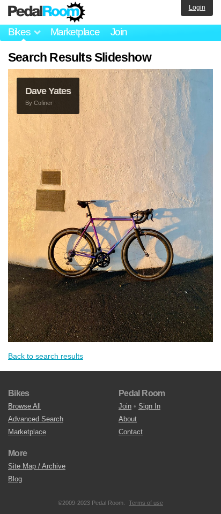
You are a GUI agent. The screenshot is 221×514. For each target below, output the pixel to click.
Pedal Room (46, 12)
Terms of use (146, 503)
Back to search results (45, 356)
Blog (15, 479)
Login (197, 7)
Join (118, 31)
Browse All (24, 406)
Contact (131, 432)
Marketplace (75, 31)
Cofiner (43, 103)
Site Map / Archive (36, 466)
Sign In (149, 406)
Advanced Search (35, 419)
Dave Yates (48, 91)
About (128, 419)
